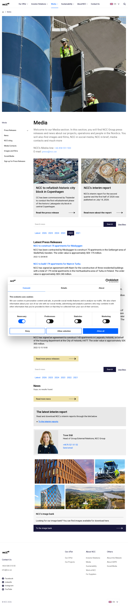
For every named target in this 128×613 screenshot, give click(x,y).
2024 (57, 233)
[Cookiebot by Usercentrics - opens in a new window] (107, 281)
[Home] (3, 12)
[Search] (124, 4)
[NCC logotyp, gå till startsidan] (32, 552)
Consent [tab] (26, 288)
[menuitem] (23, 4)
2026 (44, 233)
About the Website (114, 558)
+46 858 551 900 (62, 148)
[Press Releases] (28, 130)
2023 (63, 233)
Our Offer (69, 558)
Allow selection (64, 331)
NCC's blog (8, 141)
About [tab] (101, 288)
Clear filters (122, 224)
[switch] (50, 321)
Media (88, 562)
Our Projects (70, 562)
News (6, 135)
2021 (78, 233)
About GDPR (112, 562)
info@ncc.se (7, 570)
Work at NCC (91, 570)
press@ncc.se (49, 151)
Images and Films (11, 151)
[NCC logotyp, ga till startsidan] (6, 3)
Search (110, 224)
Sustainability (91, 566)
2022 (70, 233)
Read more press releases (47, 359)
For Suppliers (91, 574)
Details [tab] (64, 288)
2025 (50, 233)
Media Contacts (10, 146)
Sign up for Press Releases (14, 161)
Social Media (9, 156)
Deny (27, 331)
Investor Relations (93, 558)
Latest (37, 233)
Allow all (100, 331)
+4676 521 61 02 (70, 445)
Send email (68, 448)
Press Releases (10, 130)
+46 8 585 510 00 (9, 566)
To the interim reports (48, 421)
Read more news (43, 399)
